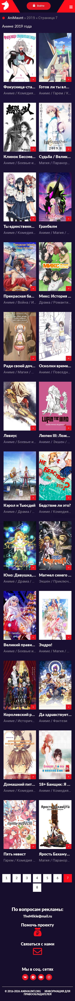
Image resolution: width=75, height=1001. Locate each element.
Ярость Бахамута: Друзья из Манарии (55, 854)
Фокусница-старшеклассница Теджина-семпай (20, 87)
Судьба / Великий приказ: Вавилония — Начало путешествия (55, 157)
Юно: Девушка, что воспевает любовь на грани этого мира (20, 575)
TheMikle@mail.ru (37, 916)
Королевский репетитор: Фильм (20, 715)
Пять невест (15, 854)
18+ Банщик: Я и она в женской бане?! (55, 785)
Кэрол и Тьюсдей (19, 506)
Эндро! (45, 645)
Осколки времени (55, 366)
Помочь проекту (37, 925)
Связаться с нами (37, 944)
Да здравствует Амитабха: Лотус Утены (55, 715)
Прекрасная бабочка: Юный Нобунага (20, 296)
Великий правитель (20, 645)
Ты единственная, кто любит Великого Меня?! (20, 227)
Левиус (10, 436)
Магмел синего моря (55, 575)
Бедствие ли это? (55, 506)
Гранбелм (48, 227)
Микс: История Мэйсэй (55, 296)
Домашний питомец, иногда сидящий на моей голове (20, 785)
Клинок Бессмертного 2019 (20, 157)
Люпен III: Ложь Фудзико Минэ (55, 436)
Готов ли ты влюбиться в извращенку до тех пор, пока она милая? (55, 87)
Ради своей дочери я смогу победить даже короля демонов (20, 366)
